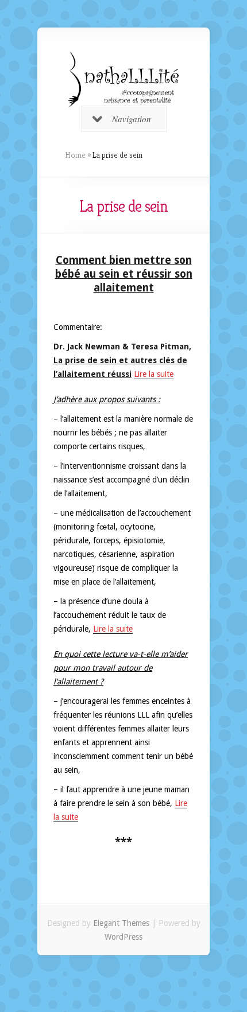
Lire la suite (153, 374)
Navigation (131, 118)
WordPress (123, 936)
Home (75, 155)
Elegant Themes (121, 923)
